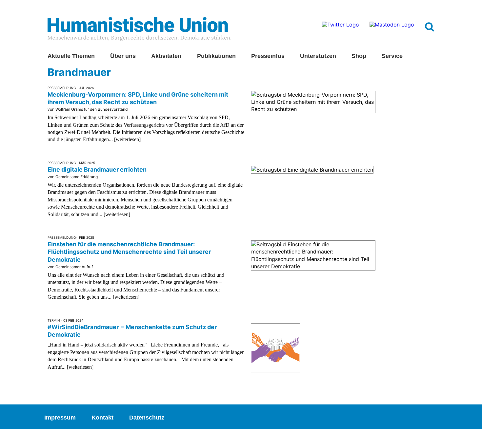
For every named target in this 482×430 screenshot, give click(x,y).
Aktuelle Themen (71, 56)
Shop (358, 56)
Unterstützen (318, 56)
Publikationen (216, 56)
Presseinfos (268, 56)
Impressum (60, 417)
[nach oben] (470, 418)
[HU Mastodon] (392, 25)
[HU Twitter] (340, 25)
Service (392, 56)
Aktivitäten (166, 56)
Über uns (123, 56)
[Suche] (429, 27)
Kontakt (102, 417)
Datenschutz (146, 417)
